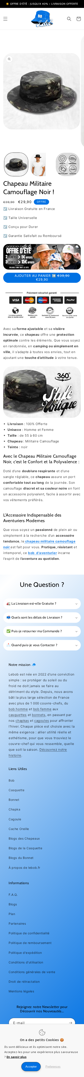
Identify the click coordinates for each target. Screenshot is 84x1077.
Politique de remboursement (30, 943)
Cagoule (15, 819)
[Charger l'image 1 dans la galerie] (16, 164)
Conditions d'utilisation (26, 962)
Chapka (14, 809)
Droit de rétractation (24, 981)
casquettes (18, 715)
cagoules (41, 721)
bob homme (18, 709)
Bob (12, 780)
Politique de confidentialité (29, 933)
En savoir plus (16, 1057)
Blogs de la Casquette (25, 848)
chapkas (22, 721)
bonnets (38, 715)
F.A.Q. (13, 894)
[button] (5, 19)
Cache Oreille (19, 829)
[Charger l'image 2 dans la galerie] (42, 164)
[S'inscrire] (70, 1023)
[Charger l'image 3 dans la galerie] (67, 164)
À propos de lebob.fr (24, 867)
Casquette (16, 790)
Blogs (13, 904)
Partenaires (17, 923)
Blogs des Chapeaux (24, 838)
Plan (12, 914)
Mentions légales (21, 991)
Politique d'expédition (25, 952)
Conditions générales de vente (32, 972)
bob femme (42, 709)
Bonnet (14, 799)
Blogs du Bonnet (21, 858)
